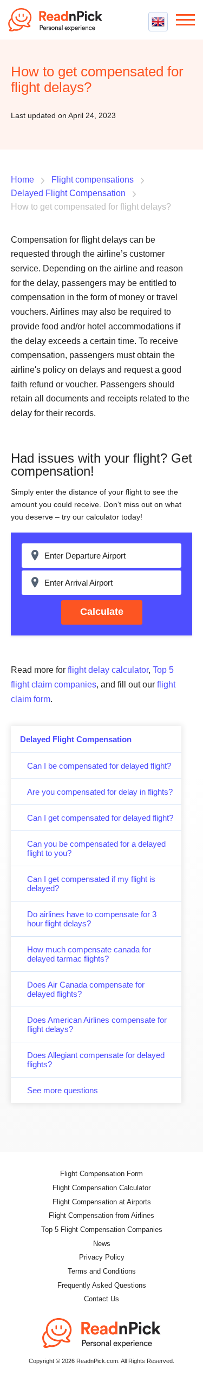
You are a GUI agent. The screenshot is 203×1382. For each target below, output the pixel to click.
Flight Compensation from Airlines (101, 1215)
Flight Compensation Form (101, 1174)
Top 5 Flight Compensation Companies (101, 1229)
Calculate (101, 611)
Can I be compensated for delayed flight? (99, 765)
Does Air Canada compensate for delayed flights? (86, 989)
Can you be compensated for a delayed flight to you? (96, 848)
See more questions (62, 1090)
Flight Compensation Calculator (101, 1188)
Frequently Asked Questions (101, 1285)
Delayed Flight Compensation (76, 739)
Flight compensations (92, 179)
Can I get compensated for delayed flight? (100, 817)
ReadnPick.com (59, 19)
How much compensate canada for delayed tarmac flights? (89, 954)
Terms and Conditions (102, 1271)
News (101, 1244)
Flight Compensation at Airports (102, 1202)
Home (22, 179)
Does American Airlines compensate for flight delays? (97, 1024)
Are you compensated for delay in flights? (100, 791)
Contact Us (101, 1299)
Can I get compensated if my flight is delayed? (91, 883)
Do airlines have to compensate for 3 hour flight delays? (91, 919)
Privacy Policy (102, 1257)
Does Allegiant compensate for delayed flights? (96, 1059)
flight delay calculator (108, 669)
